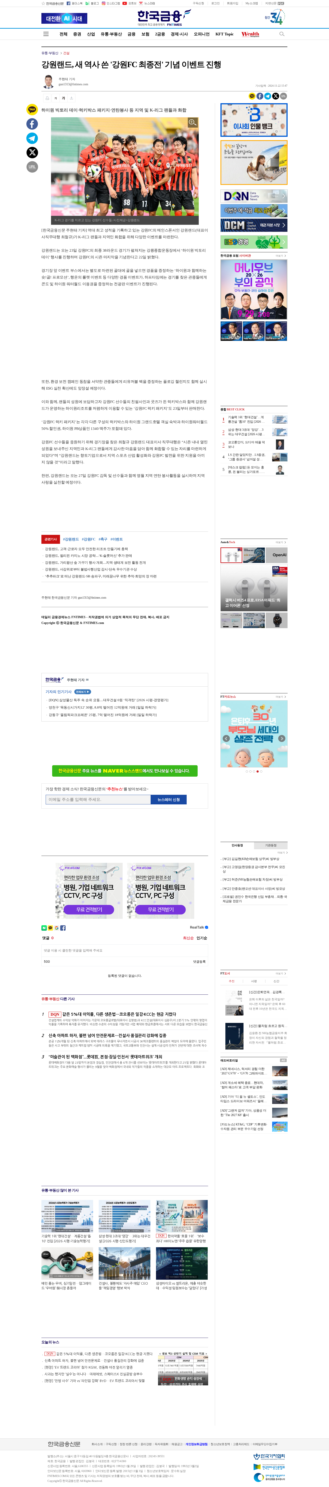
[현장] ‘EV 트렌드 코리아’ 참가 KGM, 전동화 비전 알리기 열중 (89, 1367)
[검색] (282, 34)
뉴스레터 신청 (169, 799)
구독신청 (198, 3)
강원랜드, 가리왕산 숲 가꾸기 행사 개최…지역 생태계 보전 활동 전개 (95, 562)
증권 (77, 34)
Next (281, 738)
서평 (254, 981)
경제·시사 (179, 34)
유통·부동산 (111, 34)
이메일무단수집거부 (265, 1444)
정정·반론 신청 (128, 1444)
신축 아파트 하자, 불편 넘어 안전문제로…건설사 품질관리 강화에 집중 (94, 1360)
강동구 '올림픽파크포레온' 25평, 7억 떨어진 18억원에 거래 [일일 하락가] (103, 715)
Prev (226, 738)
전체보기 (82, 691)
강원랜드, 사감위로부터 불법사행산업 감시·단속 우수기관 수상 (91, 569)
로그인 (215, 3)
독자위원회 (161, 1444)
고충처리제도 (241, 1444)
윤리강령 (146, 1444)
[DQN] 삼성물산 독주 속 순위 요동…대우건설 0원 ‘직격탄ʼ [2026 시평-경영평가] (108, 700)
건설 (66, 53)
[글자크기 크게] (64, 98)
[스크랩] (71, 98)
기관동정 (271, 845)
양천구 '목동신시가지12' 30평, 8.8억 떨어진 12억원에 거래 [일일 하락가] (102, 707)
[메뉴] (46, 34)
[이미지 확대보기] (193, 123)
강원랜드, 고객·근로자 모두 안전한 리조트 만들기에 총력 (86, 549)
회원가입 (232, 3)
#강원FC (89, 539)
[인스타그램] (110, 3)
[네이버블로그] (91, 3)
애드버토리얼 (229, 1060)
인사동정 (237, 845)
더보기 (279, 255)
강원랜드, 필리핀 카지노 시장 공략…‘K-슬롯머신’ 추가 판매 (88, 555)
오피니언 (202, 34)
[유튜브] (129, 3)
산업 (91, 34)
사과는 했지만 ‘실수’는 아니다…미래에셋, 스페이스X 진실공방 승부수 (94, 1374)
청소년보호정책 (220, 1444)
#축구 (103, 539)
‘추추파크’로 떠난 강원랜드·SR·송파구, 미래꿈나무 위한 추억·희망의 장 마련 (101, 576)
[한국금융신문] (52, 3)
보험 (145, 34)
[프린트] (47, 98)
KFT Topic (225, 34)
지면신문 (271, 3)
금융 (131, 34)
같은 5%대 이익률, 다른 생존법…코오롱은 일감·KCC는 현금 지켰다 (100, 1354)
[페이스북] (74, 3)
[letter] (147, 3)
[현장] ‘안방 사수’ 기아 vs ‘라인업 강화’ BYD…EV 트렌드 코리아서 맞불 (95, 1380)
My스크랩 (252, 3)
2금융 (160, 34)
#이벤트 (117, 539)
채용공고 (176, 1444)
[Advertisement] (79, 328)
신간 (276, 981)
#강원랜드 (71, 539)
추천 (231, 981)
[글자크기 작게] (56, 98)
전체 (63, 34)
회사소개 (97, 1444)
